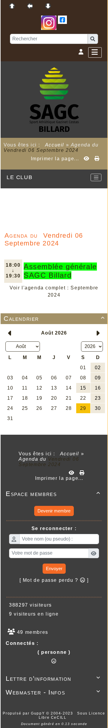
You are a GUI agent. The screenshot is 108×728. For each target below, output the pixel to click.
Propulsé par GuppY (24, 713)
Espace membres (53, 493)
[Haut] (12, 6)
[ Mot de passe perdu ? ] (54, 580)
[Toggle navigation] (96, 177)
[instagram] (48, 22)
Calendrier (54, 318)
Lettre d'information (53, 678)
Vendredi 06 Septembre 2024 (41, 150)
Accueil (55, 144)
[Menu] (95, 52)
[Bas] (48, 6)
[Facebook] (62, 19)
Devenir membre (54, 510)
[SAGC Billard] (54, 99)
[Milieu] (30, 6)
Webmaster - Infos (53, 692)
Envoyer (54, 568)
